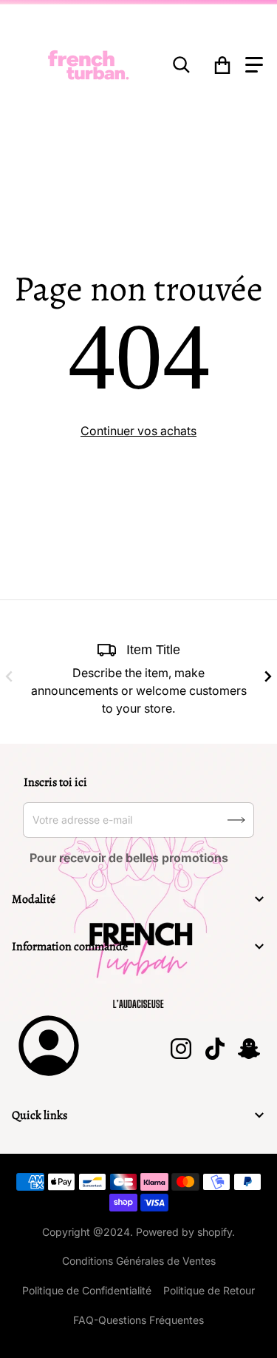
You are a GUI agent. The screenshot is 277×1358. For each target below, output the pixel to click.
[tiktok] (214, 1048)
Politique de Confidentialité (86, 1290)
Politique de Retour (209, 1290)
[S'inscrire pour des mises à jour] (236, 820)
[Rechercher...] (181, 65)
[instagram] (180, 1048)
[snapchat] (248, 1048)
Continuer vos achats (138, 430)
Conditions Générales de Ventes (139, 1260)
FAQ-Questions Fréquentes (138, 1320)
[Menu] (254, 65)
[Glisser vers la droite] (268, 676)
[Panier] (222, 65)
